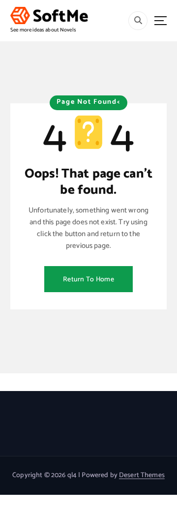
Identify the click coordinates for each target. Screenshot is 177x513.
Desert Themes (142, 475)
